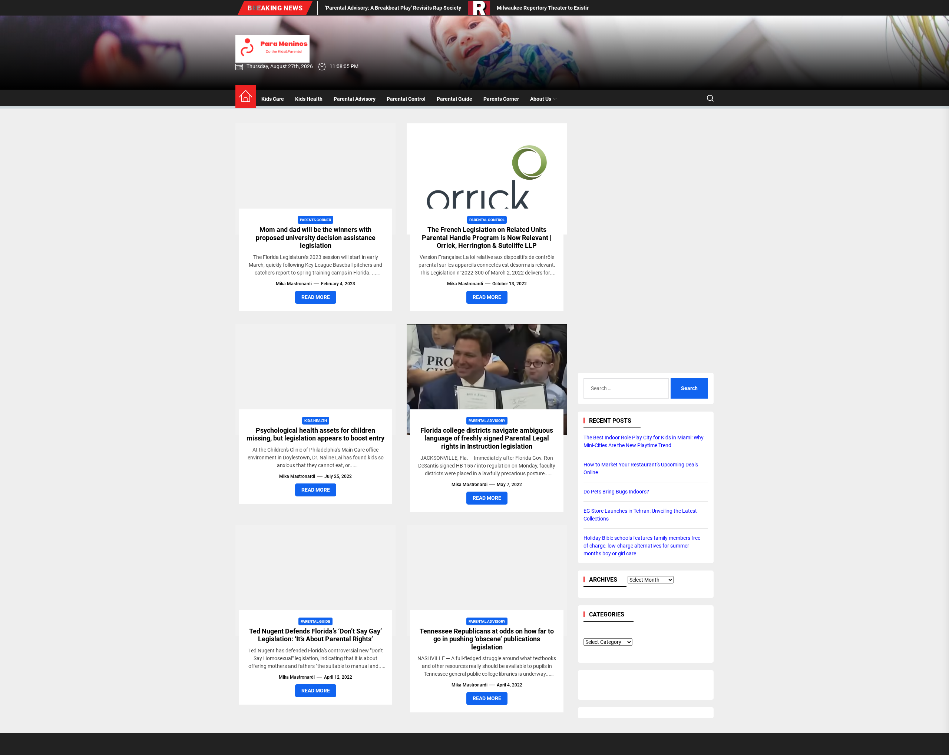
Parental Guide (454, 99)
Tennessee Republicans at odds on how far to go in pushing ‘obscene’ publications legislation (487, 639)
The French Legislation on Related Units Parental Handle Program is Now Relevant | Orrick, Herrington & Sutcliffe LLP (487, 237)
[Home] (245, 96)
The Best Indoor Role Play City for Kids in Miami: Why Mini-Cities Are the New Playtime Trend (643, 441)
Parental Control (406, 99)
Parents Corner (501, 99)
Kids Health (309, 99)
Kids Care (272, 99)
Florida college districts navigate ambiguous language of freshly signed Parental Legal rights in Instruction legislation (486, 438)
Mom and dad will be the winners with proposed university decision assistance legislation (316, 237)
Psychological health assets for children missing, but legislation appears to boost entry (315, 434)
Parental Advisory (355, 99)
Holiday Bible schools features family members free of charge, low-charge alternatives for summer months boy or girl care (641, 545)
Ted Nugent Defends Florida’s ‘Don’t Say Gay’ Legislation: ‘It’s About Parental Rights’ (315, 635)
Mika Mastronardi (294, 283)
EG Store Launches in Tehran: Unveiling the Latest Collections (640, 514)
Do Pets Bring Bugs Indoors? (616, 491)
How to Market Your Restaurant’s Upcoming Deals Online (640, 468)
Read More (315, 297)
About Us (540, 99)
